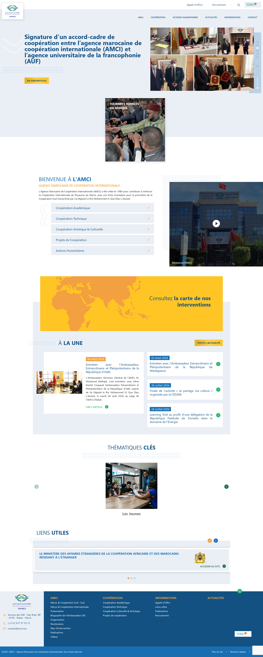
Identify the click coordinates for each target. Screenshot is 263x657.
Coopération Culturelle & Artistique (121, 611)
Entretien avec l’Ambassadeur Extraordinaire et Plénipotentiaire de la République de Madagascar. (181, 367)
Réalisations (57, 632)
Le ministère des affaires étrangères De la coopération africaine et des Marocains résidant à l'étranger (109, 555)
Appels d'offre (162, 602)
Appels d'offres (195, 4)
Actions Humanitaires (70, 250)
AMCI (140, 17)
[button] (257, 42)
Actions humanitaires (185, 17)
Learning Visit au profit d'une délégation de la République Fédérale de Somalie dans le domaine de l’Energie (181, 418)
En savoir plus (40, 74)
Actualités (211, 17)
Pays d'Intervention (61, 628)
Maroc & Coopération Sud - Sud (67, 602)
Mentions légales (238, 651)
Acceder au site (210, 566)
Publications (161, 611)
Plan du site (217, 651)
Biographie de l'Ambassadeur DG (68, 615)
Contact (253, 17)
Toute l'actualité (208, 342)
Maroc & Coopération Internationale (70, 606)
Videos (54, 636)
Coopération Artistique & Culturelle (79, 229)
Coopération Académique (73, 208)
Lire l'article (94, 406)
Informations (232, 17)
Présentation (57, 611)
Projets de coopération (115, 615)
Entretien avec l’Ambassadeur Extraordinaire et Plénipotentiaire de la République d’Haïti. (112, 368)
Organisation (57, 619)
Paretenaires (57, 623)
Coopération (158, 17)
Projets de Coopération (71, 240)
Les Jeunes (131, 513)
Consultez (180, 301)
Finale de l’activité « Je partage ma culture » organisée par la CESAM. (181, 392)
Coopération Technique (71, 218)
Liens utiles (161, 606)
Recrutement (219, 4)
